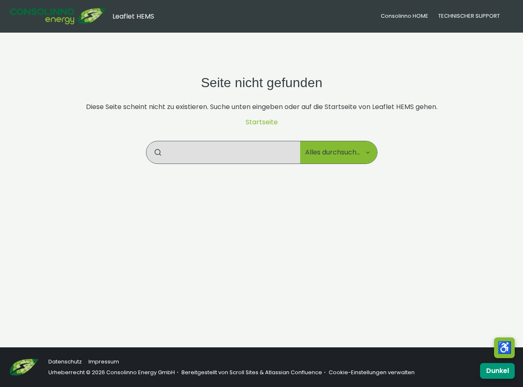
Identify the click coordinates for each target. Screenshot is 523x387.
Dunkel (497, 370)
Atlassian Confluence (293, 372)
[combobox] (223, 152)
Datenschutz (65, 362)
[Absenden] (158, 152)
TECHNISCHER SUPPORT (469, 16)
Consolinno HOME (404, 16)
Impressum (103, 362)
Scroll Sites (243, 372)
